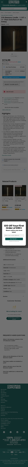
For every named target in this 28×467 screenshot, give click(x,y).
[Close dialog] (24, 222)
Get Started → (14, 238)
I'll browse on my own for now (14, 241)
